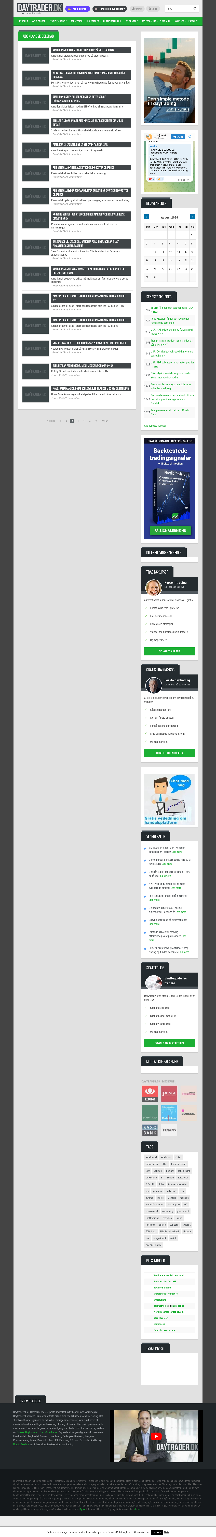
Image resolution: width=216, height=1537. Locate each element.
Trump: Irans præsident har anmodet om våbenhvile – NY (172, 342)
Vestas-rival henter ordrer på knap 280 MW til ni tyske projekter (89, 343)
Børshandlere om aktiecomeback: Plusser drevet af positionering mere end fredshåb (173, 399)
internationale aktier (177, 1184)
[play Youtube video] (156, 1436)
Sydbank (186, 1224)
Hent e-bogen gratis (169, 753)
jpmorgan (157, 1191)
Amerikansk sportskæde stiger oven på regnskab (80, 144)
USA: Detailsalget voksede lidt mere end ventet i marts (172, 353)
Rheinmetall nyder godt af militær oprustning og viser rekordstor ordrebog (90, 192)
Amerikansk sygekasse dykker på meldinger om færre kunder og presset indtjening (89, 271)
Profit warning (152, 1218)
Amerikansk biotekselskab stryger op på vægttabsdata (83, 50)
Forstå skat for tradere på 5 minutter (168, 895)
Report (179, 1218)
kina (182, 1191)
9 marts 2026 (57, 375)
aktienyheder (152, 1164)
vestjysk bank (159, 1238)
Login (154, 8)
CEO (148, 1171)
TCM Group (151, 1231)
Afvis (166, 1532)
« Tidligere (51, 421)
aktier (164, 1164)
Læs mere (176, 851)
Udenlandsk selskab (169, 1231)
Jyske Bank (171, 1191)
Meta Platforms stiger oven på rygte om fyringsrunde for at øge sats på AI (89, 75)
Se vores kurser (169, 651)
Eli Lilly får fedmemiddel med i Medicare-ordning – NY (83, 365)
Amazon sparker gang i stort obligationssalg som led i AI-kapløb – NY (90, 298)
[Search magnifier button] (195, 8)
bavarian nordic (178, 1164)
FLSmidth (150, 1184)
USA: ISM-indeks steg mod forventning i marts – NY (172, 331)
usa (147, 1238)
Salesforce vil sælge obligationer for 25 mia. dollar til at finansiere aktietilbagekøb (86, 244)
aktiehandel (151, 1157)
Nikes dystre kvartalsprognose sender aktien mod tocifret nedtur (171, 375)
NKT (185, 1204)
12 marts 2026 (58, 134)
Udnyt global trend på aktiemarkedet (168, 919)
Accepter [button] (157, 1532)
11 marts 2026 (58, 177)
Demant (170, 1171)
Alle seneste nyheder (155, 425)
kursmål (149, 1197)
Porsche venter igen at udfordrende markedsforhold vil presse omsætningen (89, 216)
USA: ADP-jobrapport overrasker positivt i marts (172, 364)
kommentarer (74, 59)
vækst (173, 1238)
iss (147, 1191)
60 (96, 421)
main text (184, 1197)
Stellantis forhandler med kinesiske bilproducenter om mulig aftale (88, 123)
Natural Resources (155, 1204)
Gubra (161, 1184)
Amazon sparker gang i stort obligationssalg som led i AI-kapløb (89, 320)
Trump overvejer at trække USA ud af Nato (170, 412)
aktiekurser (166, 1157)
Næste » (105, 421)
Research (150, 1224)
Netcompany (174, 1204)
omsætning (167, 1211)
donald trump (184, 1171)
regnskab (167, 1218)
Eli (162, 1177)
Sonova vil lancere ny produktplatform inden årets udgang (171, 386)
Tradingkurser (79, 8)
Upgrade (187, 1231)
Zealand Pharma (153, 1245)
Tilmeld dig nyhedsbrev (111, 8)
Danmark (158, 1171)
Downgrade (151, 1177)
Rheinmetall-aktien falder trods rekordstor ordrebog (83, 167)
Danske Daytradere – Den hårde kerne (37, 1432)
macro (160, 1197)
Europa (170, 1177)
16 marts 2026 (58, 59)
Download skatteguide (169, 1043)
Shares (162, 1224)
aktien (178, 1157)
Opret (139, 8)
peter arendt (183, 1211)
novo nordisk (152, 1211)
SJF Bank (174, 1224)
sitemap (137, 1509)
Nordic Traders (21, 1444)
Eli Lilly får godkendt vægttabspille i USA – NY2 (172, 309)
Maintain (172, 1197)
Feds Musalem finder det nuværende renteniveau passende (170, 320)
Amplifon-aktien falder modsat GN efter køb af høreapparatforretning (79, 99)
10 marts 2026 (58, 258)
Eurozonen (183, 1177)
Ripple (82, 1509)
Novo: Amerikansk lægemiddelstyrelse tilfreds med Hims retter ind (91, 388)
